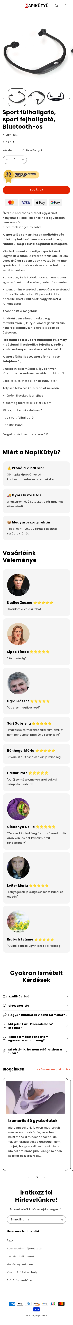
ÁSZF (10, 1240)
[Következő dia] (69, 98)
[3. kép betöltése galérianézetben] (55, 97)
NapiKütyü (41, 1315)
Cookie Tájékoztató (20, 1256)
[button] (7, 5)
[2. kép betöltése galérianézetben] (36, 97)
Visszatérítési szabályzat (24, 1272)
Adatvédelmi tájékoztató (24, 1248)
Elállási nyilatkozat (20, 1264)
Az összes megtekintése (53, 1069)
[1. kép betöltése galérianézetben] (17, 97)
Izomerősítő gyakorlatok (33, 1120)
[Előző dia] (3, 98)
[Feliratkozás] (62, 1219)
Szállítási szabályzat (21, 1280)
